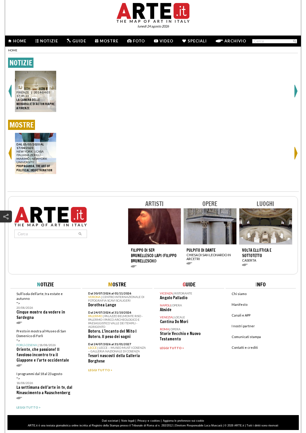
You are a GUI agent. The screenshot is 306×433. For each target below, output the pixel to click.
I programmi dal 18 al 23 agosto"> (44, 383)
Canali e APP (241, 315)
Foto (139, 41)
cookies (155, 420)
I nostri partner (243, 326)
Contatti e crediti (245, 347)
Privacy (142, 420)
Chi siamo (239, 294)
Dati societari (110, 420)
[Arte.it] (153, 12)
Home (19, 41)
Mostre (109, 41)
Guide (79, 41)
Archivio (235, 41)
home (12, 50)
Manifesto (239, 304)
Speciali (197, 41)
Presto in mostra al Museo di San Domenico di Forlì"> (42, 346)
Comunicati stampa (246, 337)
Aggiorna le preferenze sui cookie (183, 420)
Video (166, 41)
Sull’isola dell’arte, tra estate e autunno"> (40, 306)
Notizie (49, 41)
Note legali (127, 420)
